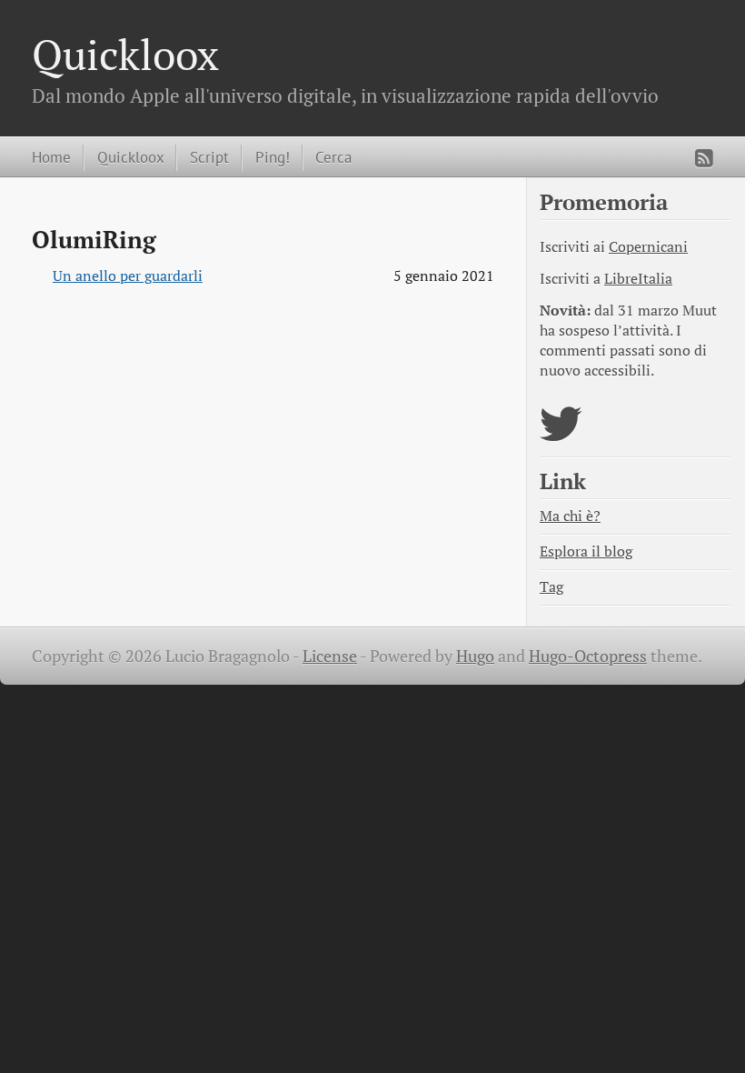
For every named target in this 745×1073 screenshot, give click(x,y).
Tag (551, 587)
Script (209, 156)
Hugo (475, 656)
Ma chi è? (570, 516)
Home (51, 156)
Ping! (272, 156)
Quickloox (125, 54)
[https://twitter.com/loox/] (561, 435)
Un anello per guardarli (128, 276)
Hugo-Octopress (588, 656)
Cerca (333, 156)
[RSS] (704, 158)
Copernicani (648, 246)
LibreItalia (638, 278)
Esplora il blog (586, 551)
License (330, 656)
